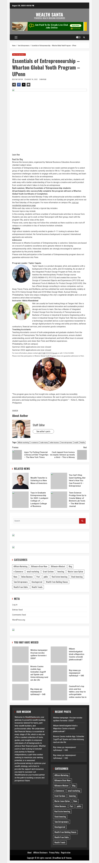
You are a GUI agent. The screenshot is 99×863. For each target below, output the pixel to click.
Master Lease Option (75, 571)
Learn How (16, 154)
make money (44, 442)
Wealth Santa (49, 14)
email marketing (33, 571)
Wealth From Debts (21, 587)
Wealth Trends (37, 587)
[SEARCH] (82, 521)
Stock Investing (77, 576)
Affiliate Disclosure (40, 852)
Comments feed (19, 615)
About (29, 852)
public (46, 576)
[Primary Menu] (16, 37)
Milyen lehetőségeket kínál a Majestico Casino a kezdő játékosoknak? (59, 654)
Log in (14, 605)
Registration (65, 852)
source (15, 410)
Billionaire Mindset (58, 566)
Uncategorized (37, 581)
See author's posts (43, 431)
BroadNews (57, 857)
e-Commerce (18, 571)
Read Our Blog (17, 159)
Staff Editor (18, 79)
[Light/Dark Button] (78, 37)
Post (38, 576)
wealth (76, 442)
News (15, 576)
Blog (70, 566)
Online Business (27, 576)
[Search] (84, 37)
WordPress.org (18, 620)
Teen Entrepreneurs (19, 54)
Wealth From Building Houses (57, 581)
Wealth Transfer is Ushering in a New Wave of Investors (20, 481)
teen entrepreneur (66, 442)
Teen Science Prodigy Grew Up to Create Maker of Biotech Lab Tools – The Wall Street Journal (59, 499)
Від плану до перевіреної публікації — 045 (59, 673)
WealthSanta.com (32, 717)
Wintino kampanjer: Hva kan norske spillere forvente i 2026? (20, 654)
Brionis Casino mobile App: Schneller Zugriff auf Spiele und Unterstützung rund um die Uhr (20, 673)
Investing (60, 571)
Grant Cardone (48, 571)
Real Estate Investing (59, 576)
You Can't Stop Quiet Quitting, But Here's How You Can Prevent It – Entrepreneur (59, 481)
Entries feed (17, 610)
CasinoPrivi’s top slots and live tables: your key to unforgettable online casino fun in (59, 692)
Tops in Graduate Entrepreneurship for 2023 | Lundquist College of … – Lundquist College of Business (20, 499)
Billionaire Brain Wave (39, 566)
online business (54, 442)
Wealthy (82, 442)
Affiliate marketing (23, 442)
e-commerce (35, 442)
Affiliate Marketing (20, 566)
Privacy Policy (54, 852)
